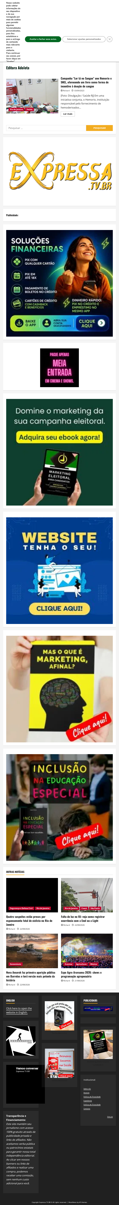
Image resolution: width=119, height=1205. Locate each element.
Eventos (68, 964)
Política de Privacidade (92, 1096)
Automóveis (15, 964)
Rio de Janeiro (16, 109)
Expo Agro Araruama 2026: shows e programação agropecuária (81, 974)
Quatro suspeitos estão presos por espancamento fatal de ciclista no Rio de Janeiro (29, 920)
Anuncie (86, 1092)
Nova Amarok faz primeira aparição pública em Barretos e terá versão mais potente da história (30, 976)
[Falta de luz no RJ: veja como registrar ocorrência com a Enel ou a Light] (87, 895)
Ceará (84, 908)
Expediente (88, 1100)
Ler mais (69, 114)
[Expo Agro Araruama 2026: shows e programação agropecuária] (87, 951)
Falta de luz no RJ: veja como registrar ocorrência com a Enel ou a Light (83, 918)
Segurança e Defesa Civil (21, 908)
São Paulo (95, 908)
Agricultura (81, 964)
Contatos (87, 1108)
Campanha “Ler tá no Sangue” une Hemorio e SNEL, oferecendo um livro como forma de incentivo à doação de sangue (32, 96)
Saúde (29, 109)
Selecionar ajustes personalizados (84, 39)
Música (93, 964)
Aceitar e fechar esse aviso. (43, 39)
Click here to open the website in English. (19, 1010)
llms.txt (110, 1116)
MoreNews (72, 1202)
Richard (66, 90)
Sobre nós (87, 1089)
